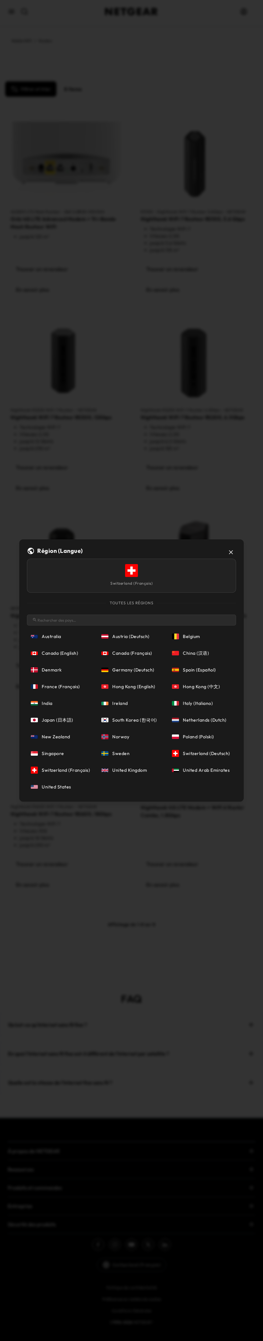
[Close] (231, 552)
